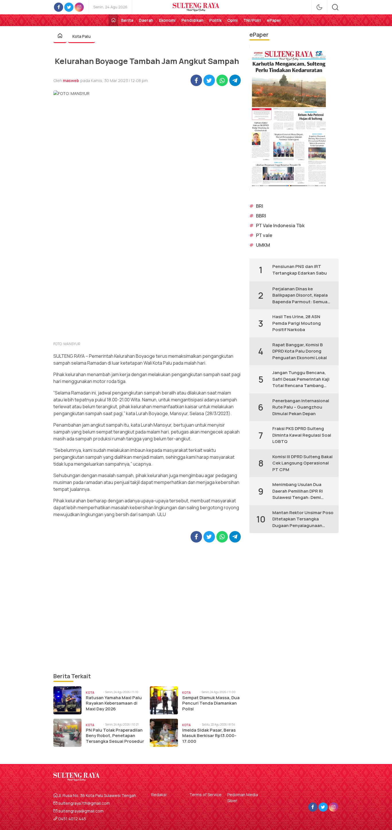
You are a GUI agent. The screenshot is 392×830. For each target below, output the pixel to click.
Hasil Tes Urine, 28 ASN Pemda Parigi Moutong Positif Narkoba (296, 323)
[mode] (319, 7)
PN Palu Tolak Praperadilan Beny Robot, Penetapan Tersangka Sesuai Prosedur (115, 735)
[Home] (113, 20)
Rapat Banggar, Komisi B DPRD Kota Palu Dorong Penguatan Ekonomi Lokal (299, 351)
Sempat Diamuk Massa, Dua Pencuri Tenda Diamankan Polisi (211, 703)
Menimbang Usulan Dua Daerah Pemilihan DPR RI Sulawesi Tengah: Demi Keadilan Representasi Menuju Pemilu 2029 (297, 491)
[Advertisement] (147, 607)
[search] (335, 7)
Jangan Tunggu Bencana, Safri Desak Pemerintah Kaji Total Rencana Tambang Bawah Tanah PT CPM (300, 379)
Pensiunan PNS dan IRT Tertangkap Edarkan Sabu (299, 269)
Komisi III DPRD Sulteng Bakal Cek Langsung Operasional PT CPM (302, 463)
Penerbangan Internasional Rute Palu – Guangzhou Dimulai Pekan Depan (300, 407)
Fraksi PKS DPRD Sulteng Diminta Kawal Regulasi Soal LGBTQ (301, 434)
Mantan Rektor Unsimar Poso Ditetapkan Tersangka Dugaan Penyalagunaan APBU (302, 519)
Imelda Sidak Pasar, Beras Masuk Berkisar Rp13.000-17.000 (209, 735)
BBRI (261, 216)
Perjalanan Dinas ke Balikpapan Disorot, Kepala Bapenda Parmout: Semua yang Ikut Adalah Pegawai (300, 295)
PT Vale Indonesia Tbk (280, 225)
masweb (71, 80)
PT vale (264, 235)
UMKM (263, 245)
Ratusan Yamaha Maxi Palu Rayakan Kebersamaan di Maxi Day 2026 (114, 703)
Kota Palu (81, 36)
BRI (259, 206)
